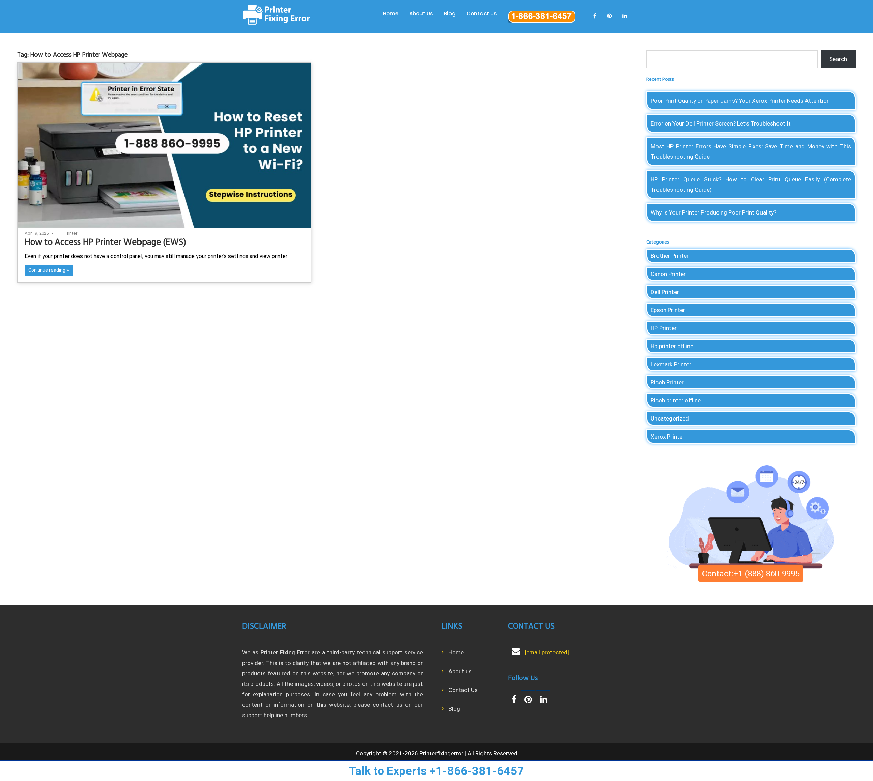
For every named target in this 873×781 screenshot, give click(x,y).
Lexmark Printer (671, 364)
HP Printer (67, 233)
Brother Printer (670, 255)
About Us (421, 13)
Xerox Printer (667, 436)
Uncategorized (670, 418)
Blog (450, 13)
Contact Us (482, 13)
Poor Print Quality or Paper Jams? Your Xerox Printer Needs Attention (740, 100)
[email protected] (547, 652)
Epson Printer (668, 310)
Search (838, 59)
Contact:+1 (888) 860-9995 (751, 573)
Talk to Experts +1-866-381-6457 (436, 771)
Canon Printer (668, 273)
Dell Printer (665, 292)
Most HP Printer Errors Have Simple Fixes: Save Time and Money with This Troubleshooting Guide (751, 151)
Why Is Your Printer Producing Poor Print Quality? (713, 212)
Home (390, 13)
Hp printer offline (672, 346)
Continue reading (46, 270)
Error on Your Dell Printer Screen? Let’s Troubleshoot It (721, 123)
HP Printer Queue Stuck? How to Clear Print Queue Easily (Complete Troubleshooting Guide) (751, 184)
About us (460, 671)
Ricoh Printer (667, 382)
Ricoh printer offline (676, 400)
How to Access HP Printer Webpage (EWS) (105, 242)
